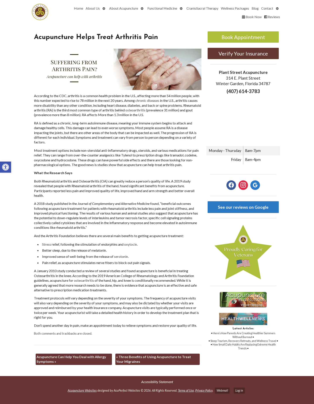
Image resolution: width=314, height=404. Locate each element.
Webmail (222, 390)
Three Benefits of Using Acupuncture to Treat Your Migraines (153, 359)
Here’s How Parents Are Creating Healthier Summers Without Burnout (244, 335)
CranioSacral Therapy (202, 8)
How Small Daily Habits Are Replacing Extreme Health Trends (244, 346)
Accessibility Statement (157, 382)
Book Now (253, 17)
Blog (255, 8)
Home (78, 8)
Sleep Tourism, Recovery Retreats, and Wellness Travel (243, 341)
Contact (267, 8)
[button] (5, 167)
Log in (239, 390)
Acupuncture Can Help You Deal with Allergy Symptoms (71, 359)
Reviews (273, 17)
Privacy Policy (204, 390)
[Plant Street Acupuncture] (28, 12)
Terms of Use (186, 390)
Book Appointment (243, 37)
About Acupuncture (123, 8)
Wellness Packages (235, 8)
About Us (93, 8)
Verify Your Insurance (243, 53)
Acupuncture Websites (82, 390)
